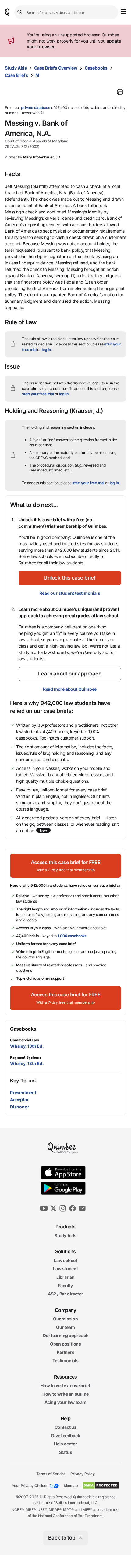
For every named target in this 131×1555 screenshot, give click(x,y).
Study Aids (16, 67)
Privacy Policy (82, 1474)
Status (65, 1452)
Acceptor (19, 1099)
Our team (65, 1327)
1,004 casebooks (72, 936)
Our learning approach (66, 1335)
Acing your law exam (65, 1402)
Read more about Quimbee (70, 689)
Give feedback (65, 1435)
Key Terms (22, 1080)
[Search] (20, 12)
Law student (65, 1268)
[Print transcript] (120, 92)
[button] (70, 578)
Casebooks (96, 67)
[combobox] (66, 12)
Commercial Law (24, 1040)
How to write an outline (65, 1394)
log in (46, 349)
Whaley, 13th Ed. (27, 1046)
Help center (65, 1444)
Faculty (65, 1285)
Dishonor (19, 1106)
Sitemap (71, 1485)
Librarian (65, 1277)
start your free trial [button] (38, 394)
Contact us (65, 1427)
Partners (65, 1352)
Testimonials (65, 1360)
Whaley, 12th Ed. (27, 1063)
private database (35, 107)
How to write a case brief (65, 1385)
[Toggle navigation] (123, 11)
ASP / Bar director (65, 1293)
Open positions (65, 1343)
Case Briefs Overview (55, 67)
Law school (65, 1260)
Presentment (23, 1092)
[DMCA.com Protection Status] (100, 1485)
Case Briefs (16, 75)
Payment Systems (25, 1057)
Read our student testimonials (69, 593)
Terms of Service (51, 1474)
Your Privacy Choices (30, 1485)
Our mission (65, 1318)
